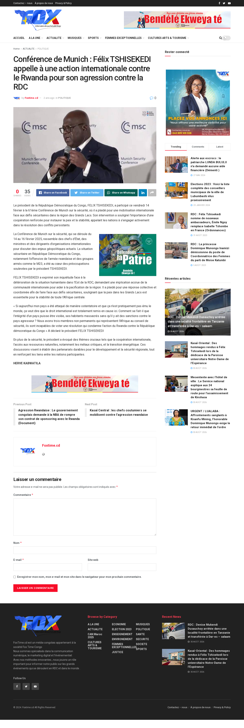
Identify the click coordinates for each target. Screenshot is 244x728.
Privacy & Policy (63, 3)
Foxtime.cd (31, 97)
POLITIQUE (43, 48)
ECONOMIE (119, 624)
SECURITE (142, 639)
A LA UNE (34, 37)
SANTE (140, 634)
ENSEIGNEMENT (122, 634)
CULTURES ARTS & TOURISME (167, 37)
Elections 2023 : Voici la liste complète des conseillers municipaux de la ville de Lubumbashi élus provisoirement (210, 192)
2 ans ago (49, 97)
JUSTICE (117, 652)
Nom (17, 543)
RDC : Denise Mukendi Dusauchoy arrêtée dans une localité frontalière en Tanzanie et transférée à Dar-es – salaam (196, 321)
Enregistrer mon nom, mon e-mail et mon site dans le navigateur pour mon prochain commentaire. (79, 576)
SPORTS (93, 37)
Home (16, 48)
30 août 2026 (176, 331)
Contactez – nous (22, 3)
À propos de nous (44, 3)
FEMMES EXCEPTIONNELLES (123, 37)
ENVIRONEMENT (122, 639)
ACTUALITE (54, 37)
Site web (93, 559)
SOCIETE (141, 644)
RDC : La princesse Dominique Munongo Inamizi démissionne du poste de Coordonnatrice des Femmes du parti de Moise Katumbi (210, 252)
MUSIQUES (75, 37)
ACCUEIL (19, 37)
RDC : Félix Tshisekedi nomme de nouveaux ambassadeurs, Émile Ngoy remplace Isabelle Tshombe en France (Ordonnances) (209, 222)
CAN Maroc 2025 (95, 636)
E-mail (18, 560)
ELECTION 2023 (122, 629)
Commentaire (23, 495)
